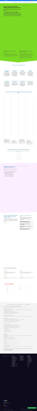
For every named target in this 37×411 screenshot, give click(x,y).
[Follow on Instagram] (5, 400)
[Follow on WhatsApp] (6, 400)
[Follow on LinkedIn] (4, 400)
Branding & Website (19, 2)
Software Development (15, 2)
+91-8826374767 (10, 350)
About (28, 364)
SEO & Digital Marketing (24, 2)
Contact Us (28, 366)
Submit (18, 296)
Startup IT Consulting (28, 2)
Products (32, 2)
